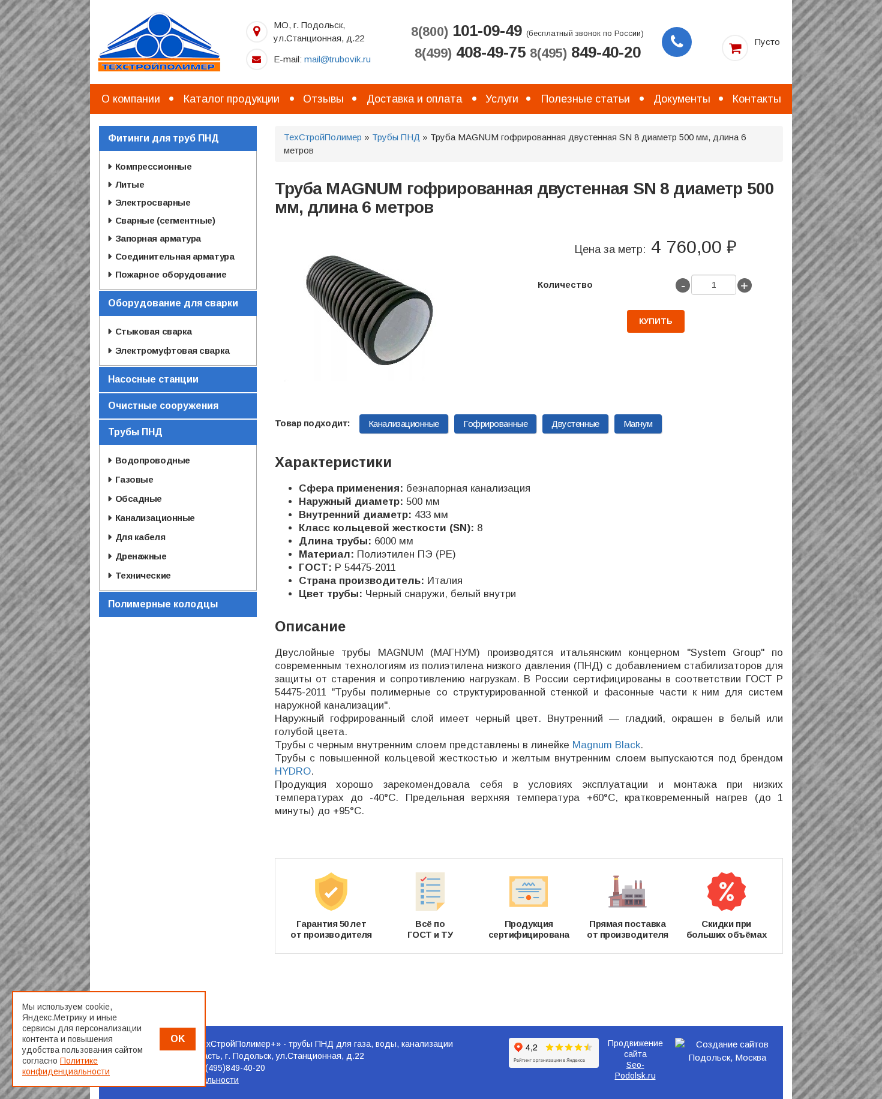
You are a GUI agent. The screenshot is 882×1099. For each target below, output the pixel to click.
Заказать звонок (677, 42)
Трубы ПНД (396, 137)
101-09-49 (466, 31)
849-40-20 (585, 52)
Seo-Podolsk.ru (635, 1070)
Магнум (638, 423)
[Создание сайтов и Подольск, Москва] (728, 1051)
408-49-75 (470, 52)
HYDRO (293, 771)
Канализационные (403, 423)
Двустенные (575, 423)
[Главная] (159, 41)
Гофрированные (495, 423)
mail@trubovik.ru (337, 59)
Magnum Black (606, 745)
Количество (565, 284)
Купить (656, 321)
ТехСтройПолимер (323, 137)
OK (177, 1039)
